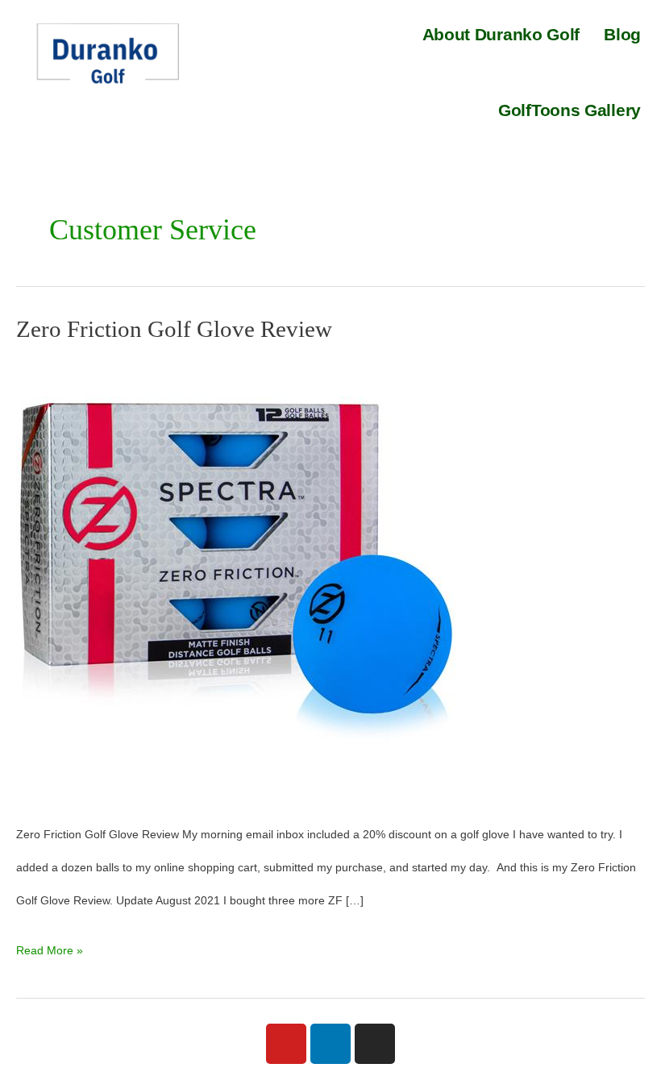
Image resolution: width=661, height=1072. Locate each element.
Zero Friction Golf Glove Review (174, 329)
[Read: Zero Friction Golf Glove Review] (237, 579)
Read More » (49, 945)
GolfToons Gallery (569, 110)
